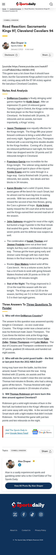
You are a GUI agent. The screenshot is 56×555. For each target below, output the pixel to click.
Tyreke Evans (14, 172)
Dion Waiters (22, 264)
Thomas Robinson (20, 394)
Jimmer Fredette (16, 244)
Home (4, 9)
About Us (13, 530)
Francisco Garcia (16, 161)
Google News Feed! (19, 433)
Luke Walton (41, 342)
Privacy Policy (40, 530)
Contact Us (26, 530)
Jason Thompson (16, 128)
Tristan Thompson (19, 342)
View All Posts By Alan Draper (28, 486)
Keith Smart (32, 102)
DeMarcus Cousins (17, 98)
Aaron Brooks (14, 188)
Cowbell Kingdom (15, 9)
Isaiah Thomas (35, 241)
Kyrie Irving (42, 205)
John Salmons (15, 221)
